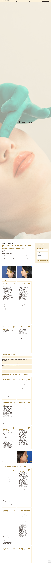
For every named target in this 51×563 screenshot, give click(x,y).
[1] (14, 464)
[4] (17, 464)
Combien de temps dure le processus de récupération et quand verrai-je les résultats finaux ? (15, 371)
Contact (37, 1)
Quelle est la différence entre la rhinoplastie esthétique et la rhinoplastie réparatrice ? (14, 360)
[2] (15, 464)
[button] (17, 357)
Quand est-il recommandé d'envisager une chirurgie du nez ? (12, 357)
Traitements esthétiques (22, 1)
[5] (18, 464)
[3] (16, 464)
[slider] (11, 272)
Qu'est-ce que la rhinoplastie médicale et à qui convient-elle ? (12, 363)
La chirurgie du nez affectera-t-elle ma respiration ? (11, 368)
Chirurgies (16, 1)
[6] (19, 464)
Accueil (12, 1)
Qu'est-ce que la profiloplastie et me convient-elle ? (11, 365)
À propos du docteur (31, 1)
